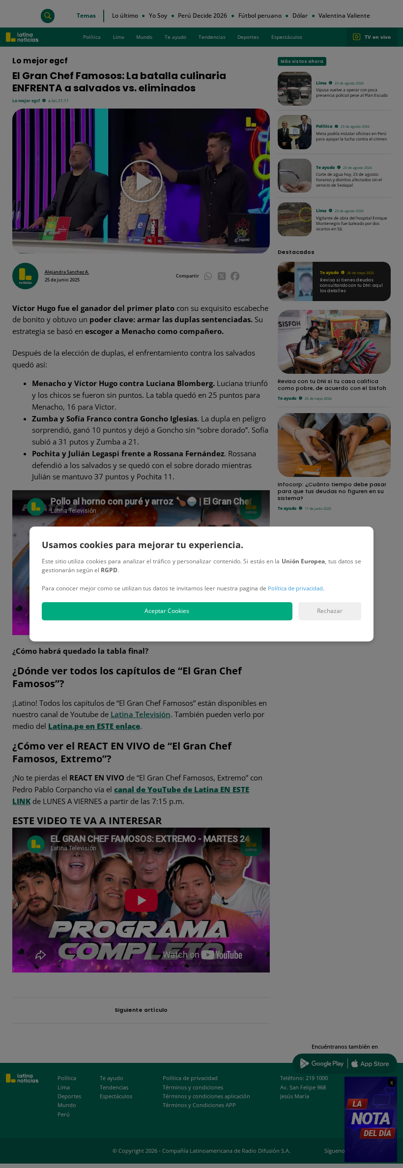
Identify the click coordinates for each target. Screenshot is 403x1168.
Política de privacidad (295, 588)
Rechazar (330, 611)
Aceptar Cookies (166, 611)
